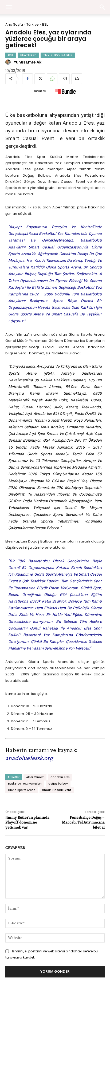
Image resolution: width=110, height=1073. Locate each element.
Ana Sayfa (14, 24)
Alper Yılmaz (35, 777)
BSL (45, 24)
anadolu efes (59, 777)
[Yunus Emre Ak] (8, 62)
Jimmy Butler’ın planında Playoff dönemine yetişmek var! (27, 822)
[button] (102, 7)
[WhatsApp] (52, 78)
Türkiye (32, 24)
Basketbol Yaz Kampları (25, 784)
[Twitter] (39, 78)
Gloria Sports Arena (22, 790)
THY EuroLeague (57, 55)
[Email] (64, 78)
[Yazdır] (76, 78)
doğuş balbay (58, 784)
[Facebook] (27, 78)
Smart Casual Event (56, 790)
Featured (28, 55)
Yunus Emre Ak (27, 62)
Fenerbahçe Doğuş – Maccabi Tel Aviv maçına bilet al (83, 822)
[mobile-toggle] (9, 7)
